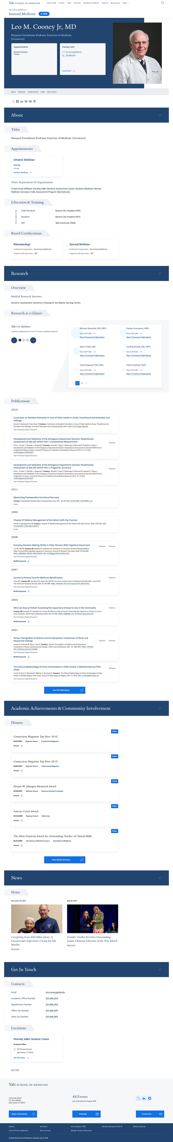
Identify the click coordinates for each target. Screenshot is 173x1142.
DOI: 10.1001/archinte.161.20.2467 (25, 649)
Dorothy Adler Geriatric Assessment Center (54, 188)
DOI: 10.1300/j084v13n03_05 (88, 676)
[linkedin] (144, 1098)
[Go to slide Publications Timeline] (23, 340)
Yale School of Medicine (17, 10)
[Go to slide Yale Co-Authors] (19, 340)
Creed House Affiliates (21, 188)
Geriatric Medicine (21, 52)
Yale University (45, 1131)
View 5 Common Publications (138, 337)
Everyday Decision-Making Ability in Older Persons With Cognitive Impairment (52, 545)
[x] (138, 1098)
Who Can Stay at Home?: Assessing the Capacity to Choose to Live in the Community (55, 607)
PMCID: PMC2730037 (34, 553)
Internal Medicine (22, 14)
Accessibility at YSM (78, 1127)
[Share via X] (13, 101)
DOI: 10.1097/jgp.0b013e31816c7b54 (56, 553)
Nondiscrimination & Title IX (112, 1127)
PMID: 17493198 (56, 584)
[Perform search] (162, 3)
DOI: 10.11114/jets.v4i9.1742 (78, 426)
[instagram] (149, 1098)
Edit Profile (15, 1070)
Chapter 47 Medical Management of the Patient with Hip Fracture (45, 520)
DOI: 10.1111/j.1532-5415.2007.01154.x (76, 584)
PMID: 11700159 (87, 647)
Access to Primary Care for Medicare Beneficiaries (38, 577)
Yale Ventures (63, 192)
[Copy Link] (160, 115)
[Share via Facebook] (17, 101)
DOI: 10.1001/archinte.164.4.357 (82, 614)
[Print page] (34, 101)
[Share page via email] (30, 101)
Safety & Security (139, 1127)
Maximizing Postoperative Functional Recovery (36, 497)
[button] (137, 53)
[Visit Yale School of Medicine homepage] (28, 1085)
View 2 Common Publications (138, 355)
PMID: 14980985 (64, 614)
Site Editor (43, 1127)
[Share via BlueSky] (26, 101)
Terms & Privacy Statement (18, 1131)
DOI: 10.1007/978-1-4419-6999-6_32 (79, 501)
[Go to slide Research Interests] (14, 340)
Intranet (11, 1127)
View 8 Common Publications (92, 337)
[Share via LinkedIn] (21, 101)
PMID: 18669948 (20, 553)
